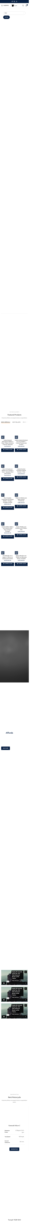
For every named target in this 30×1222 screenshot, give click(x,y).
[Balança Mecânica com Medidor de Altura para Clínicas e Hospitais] (21, 547)
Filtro (6, 17)
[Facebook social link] (12, 1)
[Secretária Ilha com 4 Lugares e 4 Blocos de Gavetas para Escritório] (7, 547)
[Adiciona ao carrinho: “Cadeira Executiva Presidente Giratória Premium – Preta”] (16, 466)
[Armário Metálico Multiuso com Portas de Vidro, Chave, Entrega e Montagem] (7, 518)
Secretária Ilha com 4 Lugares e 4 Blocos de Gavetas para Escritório (7, 557)
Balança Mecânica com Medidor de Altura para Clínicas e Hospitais (21, 557)
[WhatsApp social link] (16, 1)
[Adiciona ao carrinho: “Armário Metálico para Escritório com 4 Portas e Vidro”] (16, 524)
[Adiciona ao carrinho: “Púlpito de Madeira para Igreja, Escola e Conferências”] (16, 495)
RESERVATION (14, 1149)
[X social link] (14, 1)
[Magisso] (21, 275)
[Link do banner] (14, 133)
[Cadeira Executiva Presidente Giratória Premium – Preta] (21, 461)
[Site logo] (14, 5)
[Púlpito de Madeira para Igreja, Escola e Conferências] (21, 489)
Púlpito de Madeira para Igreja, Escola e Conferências (21, 499)
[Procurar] (23, 5)
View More (5, 748)
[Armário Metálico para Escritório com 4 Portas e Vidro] (21, 518)
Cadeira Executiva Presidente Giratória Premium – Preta (21, 470)
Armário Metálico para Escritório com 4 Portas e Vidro (21, 528)
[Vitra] (7, 275)
